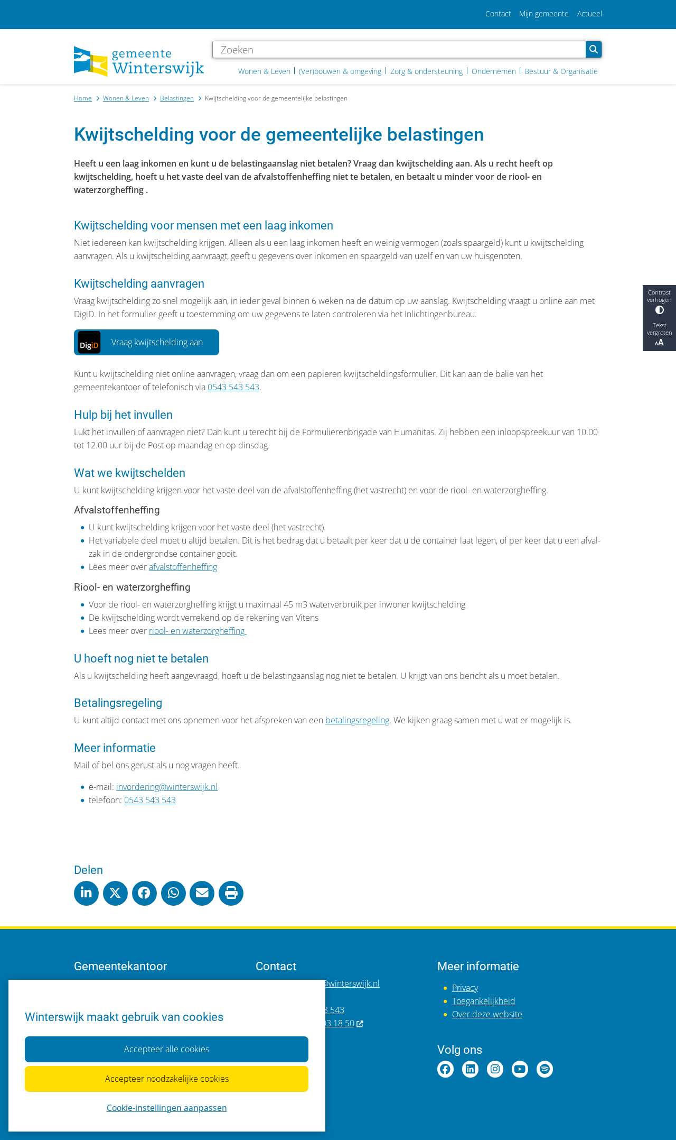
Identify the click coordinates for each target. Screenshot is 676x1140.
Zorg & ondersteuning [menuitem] (426, 71)
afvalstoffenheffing (183, 567)
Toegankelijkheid (483, 1001)
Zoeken (594, 49)
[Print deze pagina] (231, 893)
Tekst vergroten (659, 328)
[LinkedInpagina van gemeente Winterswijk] (470, 1069)
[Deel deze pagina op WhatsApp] (173, 893)
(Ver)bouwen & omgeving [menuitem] (340, 71)
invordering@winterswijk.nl (167, 787)
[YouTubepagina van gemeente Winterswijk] (520, 1069)
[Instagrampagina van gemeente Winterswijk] (495, 1069)
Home (83, 98)
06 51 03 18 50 (326, 1023)
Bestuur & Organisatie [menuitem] (561, 71)
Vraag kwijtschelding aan (157, 342)
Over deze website (487, 1014)
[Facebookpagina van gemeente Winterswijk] (445, 1069)
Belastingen (177, 98)
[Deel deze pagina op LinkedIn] (86, 893)
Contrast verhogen (659, 296)
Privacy (465, 988)
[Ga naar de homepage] (139, 61)
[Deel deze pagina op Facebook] (144, 893)
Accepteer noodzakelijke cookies (167, 1078)
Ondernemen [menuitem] (494, 71)
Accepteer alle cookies (166, 1049)
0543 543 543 (233, 387)
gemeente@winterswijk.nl (331, 983)
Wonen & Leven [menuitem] (264, 71)
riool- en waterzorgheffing (198, 631)
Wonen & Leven (126, 98)
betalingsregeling (357, 720)
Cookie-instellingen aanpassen (167, 1108)
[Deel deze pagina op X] (115, 893)
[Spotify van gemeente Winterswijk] (545, 1069)
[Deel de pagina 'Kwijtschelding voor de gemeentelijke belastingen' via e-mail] (202, 893)
